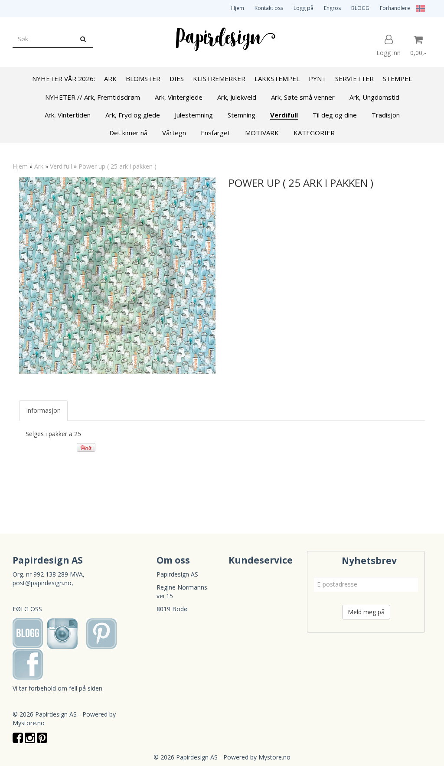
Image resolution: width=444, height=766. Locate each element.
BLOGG (360, 8)
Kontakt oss (269, 8)
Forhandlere (395, 8)
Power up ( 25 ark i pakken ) (117, 166)
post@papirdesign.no (42, 583)
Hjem (237, 8)
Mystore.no (29, 723)
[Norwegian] (418, 8)
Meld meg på (366, 612)
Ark (38, 166)
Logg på (303, 8)
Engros (332, 8)
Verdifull (61, 166)
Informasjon (43, 410)
